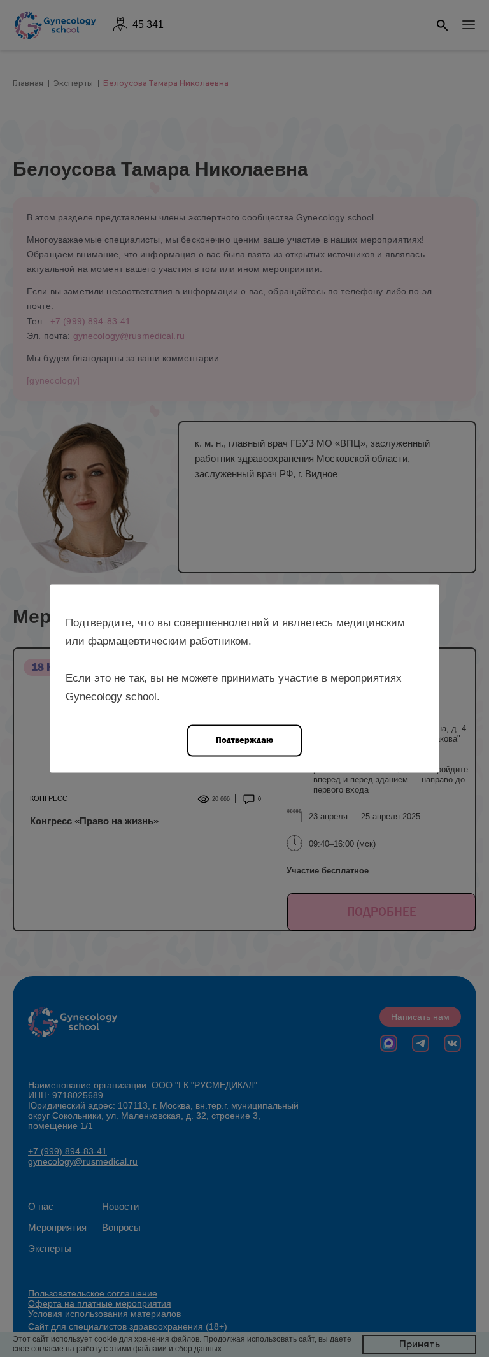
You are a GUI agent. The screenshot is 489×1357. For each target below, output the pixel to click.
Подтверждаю (244, 740)
